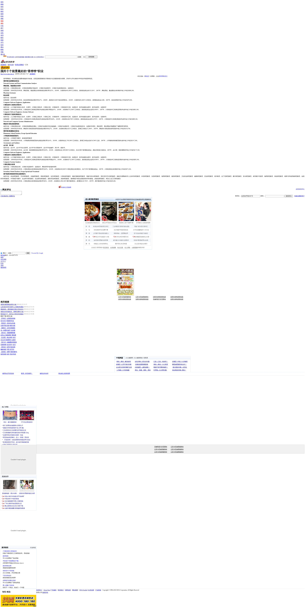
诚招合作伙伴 (44, 373)
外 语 (88, 226)
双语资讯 (106, 247)
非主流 (3, 340)
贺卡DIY (3, 321)
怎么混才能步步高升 (141, 244)
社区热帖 (136, 199)
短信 (2, 45)
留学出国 (11, 65)
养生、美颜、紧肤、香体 (143, 370)
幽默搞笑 (3, 349)
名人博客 (127, 247)
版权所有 (45, 592)
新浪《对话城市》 (27, 373)
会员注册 (91, 590)
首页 (2, 2)
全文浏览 (3, 259)
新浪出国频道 (19, 65)
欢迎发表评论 (300, 189)
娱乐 (2, 9)
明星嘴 (8, 321)
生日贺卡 (9, 344)
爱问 (2, 47)
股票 (2, 14)
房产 (2, 28)
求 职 (88, 240)
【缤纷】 (3, 323)
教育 (2, 37)
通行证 (3, 54)
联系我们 (61, 590)
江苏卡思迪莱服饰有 (124, 297)
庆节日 (12, 349)
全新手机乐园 (5, 325)
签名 (12, 321)
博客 (2, 18)
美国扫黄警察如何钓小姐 (8, 304)
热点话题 (120, 247)
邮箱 (2, 49)
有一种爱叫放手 (6, 330)
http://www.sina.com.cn (7, 74)
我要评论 (8, 196)
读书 (2, 35)
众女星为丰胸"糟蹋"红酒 (124, 367)
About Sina (46, 590)
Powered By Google (37, 253)
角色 (14, 354)
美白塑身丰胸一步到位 (180, 367)
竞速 (11, 354)
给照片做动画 (11, 347)
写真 (8, 349)
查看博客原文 (163, 76)
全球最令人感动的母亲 (143, 223)
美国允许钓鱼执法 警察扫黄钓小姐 (12, 311)
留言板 (3, 255)
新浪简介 (39, 590)
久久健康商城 (138, 358)
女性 (2, 33)
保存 (2, 257)
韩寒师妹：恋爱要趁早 (121, 233)
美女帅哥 (9, 337)
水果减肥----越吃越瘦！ (142, 367)
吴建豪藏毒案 (11, 333)
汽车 (2, 26)
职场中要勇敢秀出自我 (141, 240)
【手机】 (3, 318)
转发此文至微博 (66, 187)
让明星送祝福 (11, 318)
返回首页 (3, 267)
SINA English (83, 590)
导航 (2, 52)
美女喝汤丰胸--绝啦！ (179, 370)
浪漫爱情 (8, 340)
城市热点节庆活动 (8, 373)
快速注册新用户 (299, 196)
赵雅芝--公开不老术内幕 (123, 364)
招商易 (146, 358)
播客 (2, 23)
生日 (14, 344)
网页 (4, 253)
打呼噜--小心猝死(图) (160, 370)
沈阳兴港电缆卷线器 (159, 297)
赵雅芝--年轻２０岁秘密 (180, 361)
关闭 (2, 265)
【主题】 (3, 337)
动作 (8, 354)
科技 (2, 16)
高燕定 (147, 76)
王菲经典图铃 (11, 328)
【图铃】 (3, 328)
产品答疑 (98, 590)
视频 (2, 21)
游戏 (2, 30)
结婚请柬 (3, 344)
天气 (2, 42)
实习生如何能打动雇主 (141, 233)
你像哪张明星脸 (12, 342)
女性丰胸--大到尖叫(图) (142, 361)
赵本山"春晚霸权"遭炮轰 (8, 335)
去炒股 (13, 330)
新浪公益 (9, 316)
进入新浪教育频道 (92, 199)
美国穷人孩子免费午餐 (126, 223)
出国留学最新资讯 (127, 199)
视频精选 (148, 199)
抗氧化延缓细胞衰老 (141, 364)
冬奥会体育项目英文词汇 (101, 226)
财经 (2, 11)
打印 (2, 263)
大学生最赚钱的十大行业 (141, 230)
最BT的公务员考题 (121, 244)
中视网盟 (119, 358)
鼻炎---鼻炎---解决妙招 (124, 361)
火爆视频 (134, 247)
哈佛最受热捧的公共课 (142, 237)
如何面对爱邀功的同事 (101, 240)
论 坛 (88, 230)
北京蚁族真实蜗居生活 (92, 223)
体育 (2, 7)
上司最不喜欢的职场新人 (101, 233)
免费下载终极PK (12, 352)
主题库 (13, 340)
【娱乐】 (3, 333)
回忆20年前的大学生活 (109, 223)
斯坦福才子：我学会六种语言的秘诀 (12, 314)
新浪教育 (3, 65)
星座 (2, 40)
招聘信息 (68, 590)
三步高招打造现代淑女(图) (121, 226)
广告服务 (53, 590)
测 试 (88, 244)
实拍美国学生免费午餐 (101, 230)
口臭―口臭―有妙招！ (161, 361)
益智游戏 (3, 354)
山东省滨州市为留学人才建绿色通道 (12, 307)
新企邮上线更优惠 (64, 373)
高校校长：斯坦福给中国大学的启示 (12, 309)
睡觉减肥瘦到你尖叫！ (179, 364)
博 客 (88, 233)
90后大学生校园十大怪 (102, 237)
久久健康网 (129, 358)
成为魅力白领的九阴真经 (121, 240)
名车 (14, 337)
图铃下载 (3, 316)
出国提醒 (113, 247)
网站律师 (75, 590)
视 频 (88, 237)
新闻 (2, 4)
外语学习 (118, 199)
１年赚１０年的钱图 (123, 370)
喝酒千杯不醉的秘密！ (161, 367)
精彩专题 (12, 325)
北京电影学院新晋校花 (121, 230)
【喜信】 (3, 347)
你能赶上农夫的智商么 (101, 244)
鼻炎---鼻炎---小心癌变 (161, 364)
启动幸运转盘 (11, 323)
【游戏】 (3, 352)
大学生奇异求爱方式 (122, 237)
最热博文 (142, 199)
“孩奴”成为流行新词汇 (141, 226)
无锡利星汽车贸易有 (159, 299)
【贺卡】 (3, 342)
